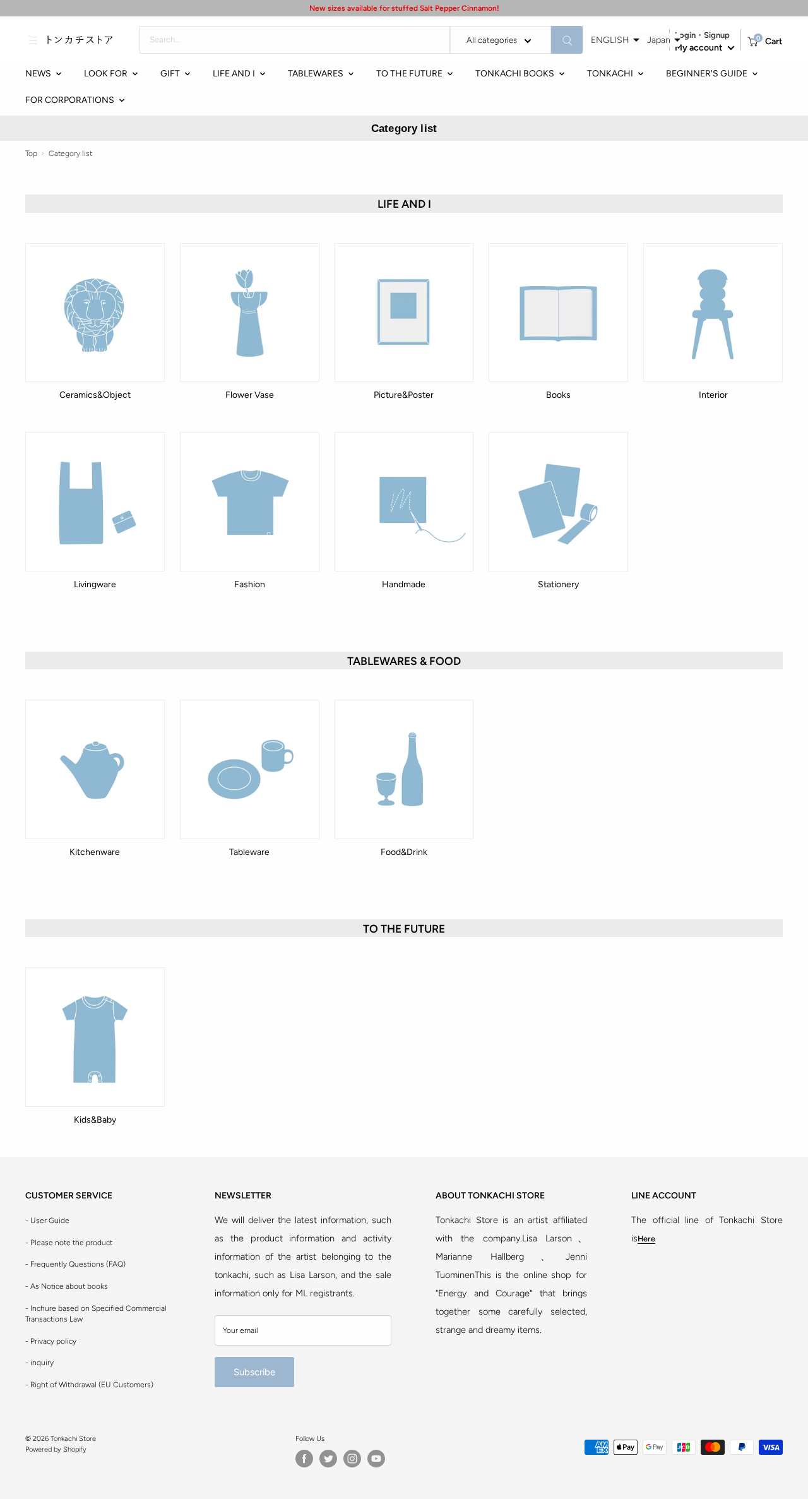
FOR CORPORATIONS (69, 100)
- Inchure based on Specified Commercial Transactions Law (96, 1313)
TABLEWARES (315, 73)
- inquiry (39, 1362)
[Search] (567, 40)
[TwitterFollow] (328, 1458)
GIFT (170, 73)
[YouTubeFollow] (376, 1458)
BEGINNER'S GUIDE (706, 73)
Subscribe (254, 1372)
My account (700, 47)
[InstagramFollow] (352, 1458)
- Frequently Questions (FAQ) (75, 1264)
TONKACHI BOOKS (514, 73)
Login (685, 35)
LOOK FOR (106, 73)
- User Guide (47, 1220)
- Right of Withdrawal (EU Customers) (89, 1384)
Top (31, 153)
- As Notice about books (66, 1286)
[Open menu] (33, 39)
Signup (717, 35)
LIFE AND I (234, 73)
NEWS (38, 73)
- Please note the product (68, 1242)
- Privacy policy (50, 1341)
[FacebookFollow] (304, 1458)
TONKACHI (610, 73)
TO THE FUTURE (409, 73)
